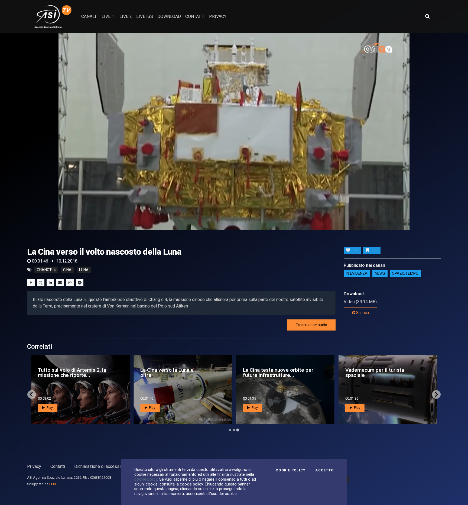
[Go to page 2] (234, 430)
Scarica (362, 312)
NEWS (380, 273)
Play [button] (49, 408)
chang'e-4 (46, 270)
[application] (234, 131)
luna (84, 270)
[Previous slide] (31, 394)
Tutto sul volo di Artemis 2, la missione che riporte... (72, 372)
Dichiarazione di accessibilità (102, 466)
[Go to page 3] (237, 429)
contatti (195, 16)
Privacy (34, 466)
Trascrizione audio (311, 325)
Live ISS (144, 16)
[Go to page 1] (230, 430)
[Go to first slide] (436, 394)
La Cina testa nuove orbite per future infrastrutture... (278, 372)
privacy (217, 16)
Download (169, 16)
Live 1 (108, 16)
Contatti (57, 466)
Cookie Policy (291, 470)
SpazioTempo (405, 273)
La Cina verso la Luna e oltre (167, 372)
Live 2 (125, 16)
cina (67, 270)
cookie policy (145, 479)
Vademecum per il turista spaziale (374, 372)
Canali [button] (88, 16)
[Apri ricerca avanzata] (427, 16)
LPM (52, 484)
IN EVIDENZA (357, 273)
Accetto (324, 470)
